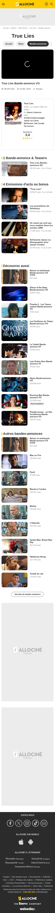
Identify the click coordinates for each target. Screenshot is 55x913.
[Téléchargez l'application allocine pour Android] (32, 841)
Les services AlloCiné (21, 886)
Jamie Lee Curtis (31, 121)
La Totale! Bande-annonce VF (38, 345)
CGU (5, 880)
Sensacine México (24, 866)
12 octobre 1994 (37, 107)
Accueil (5, 28)
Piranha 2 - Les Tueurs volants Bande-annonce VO (41, 306)
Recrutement (35, 877)
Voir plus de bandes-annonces (28, 594)
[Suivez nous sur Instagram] (27, 823)
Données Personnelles (16, 883)
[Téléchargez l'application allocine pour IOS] (22, 841)
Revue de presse (35, 883)
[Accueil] (25, 4)
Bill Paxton (28, 123)
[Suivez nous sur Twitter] (19, 823)
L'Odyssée (35, 523)
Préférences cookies (43, 880)
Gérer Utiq (37, 886)
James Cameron (34, 112)
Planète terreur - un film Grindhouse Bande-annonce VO (41, 414)
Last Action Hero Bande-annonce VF (41, 362)
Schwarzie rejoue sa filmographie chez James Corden (40, 242)
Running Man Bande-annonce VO (40, 396)
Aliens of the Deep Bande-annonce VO (39, 288)
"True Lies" (36, 189)
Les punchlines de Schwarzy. (39, 207)
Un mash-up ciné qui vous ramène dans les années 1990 (41, 225)
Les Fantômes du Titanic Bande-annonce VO (41, 322)
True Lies (32, 28)
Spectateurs (27, 132)
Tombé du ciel (36, 574)
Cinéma (13, 28)
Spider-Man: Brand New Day (41, 541)
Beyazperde (11, 862)
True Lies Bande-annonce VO (39, 164)
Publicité (46, 877)
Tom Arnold (39, 123)
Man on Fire (35, 455)
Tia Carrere (29, 126)
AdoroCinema (38, 862)
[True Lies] (13, 113)
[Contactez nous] (44, 823)
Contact (6, 877)
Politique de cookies (24, 880)
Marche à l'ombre (38, 489)
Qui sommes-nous (19, 877)
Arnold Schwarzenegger (34, 118)
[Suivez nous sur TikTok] (36, 823)
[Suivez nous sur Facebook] (11, 823)
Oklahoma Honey (38, 557)
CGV (11, 880)
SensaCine (36, 858)
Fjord (32, 472)
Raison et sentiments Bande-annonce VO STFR (40, 272)
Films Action (22, 28)
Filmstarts (10, 858)
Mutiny (33, 506)
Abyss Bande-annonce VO (40, 379)
